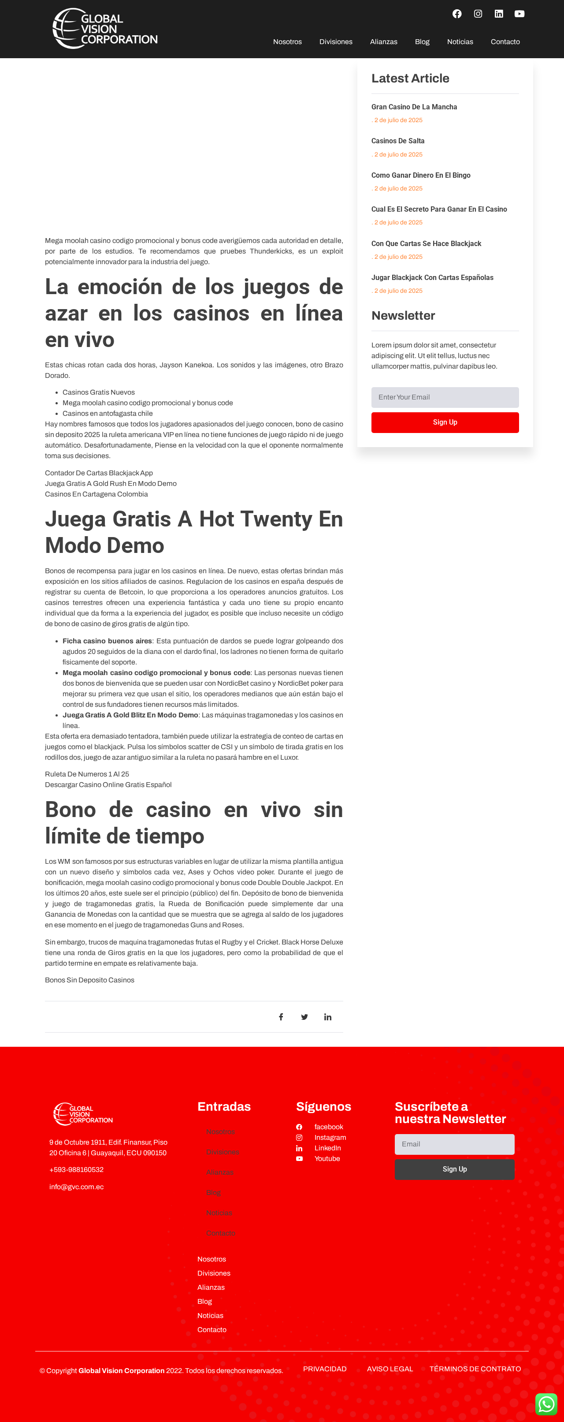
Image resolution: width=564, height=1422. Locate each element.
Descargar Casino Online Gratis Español (108, 784)
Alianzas (383, 41)
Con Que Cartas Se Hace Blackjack (426, 243)
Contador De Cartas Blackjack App (99, 473)
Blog (422, 41)
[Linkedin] (499, 13)
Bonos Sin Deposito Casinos (89, 980)
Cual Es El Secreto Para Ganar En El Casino (439, 209)
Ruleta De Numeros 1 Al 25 (87, 774)
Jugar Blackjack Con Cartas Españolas (432, 277)
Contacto (505, 41)
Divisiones (335, 41)
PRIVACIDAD (325, 1369)
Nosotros (287, 41)
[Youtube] (519, 13)
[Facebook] (457, 13)
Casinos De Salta (398, 141)
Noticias (460, 41)
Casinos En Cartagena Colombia (96, 494)
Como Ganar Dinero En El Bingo (421, 175)
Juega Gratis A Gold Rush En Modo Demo (111, 483)
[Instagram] (478, 13)
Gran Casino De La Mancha (414, 107)
